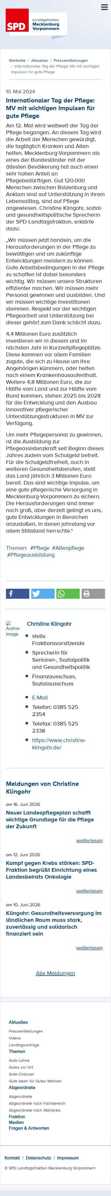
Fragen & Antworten (29, 1128)
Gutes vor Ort (21, 1067)
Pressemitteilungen (26, 1031)
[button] (17, 594)
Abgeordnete (22, 1087)
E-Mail (40, 697)
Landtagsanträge (24, 1045)
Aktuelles (18, 1022)
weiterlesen (89, 840)
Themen (17, 1051)
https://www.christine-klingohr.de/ (59, 743)
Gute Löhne (19, 1060)
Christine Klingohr (49, 624)
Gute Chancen (21, 1074)
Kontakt (12, 1158)
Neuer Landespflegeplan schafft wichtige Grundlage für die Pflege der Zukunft (50, 819)
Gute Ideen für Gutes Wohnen (35, 1081)
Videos (15, 1038)
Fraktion (17, 1116)
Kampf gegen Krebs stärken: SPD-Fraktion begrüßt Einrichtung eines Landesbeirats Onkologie (51, 869)
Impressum (68, 1158)
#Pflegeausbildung (31, 554)
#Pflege (40, 547)
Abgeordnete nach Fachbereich (37, 1103)
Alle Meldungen (55, 973)
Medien (16, 1122)
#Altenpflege (68, 547)
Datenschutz (38, 1158)
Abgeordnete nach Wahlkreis (35, 1110)
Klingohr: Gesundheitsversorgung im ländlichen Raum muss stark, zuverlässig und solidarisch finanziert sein (54, 923)
